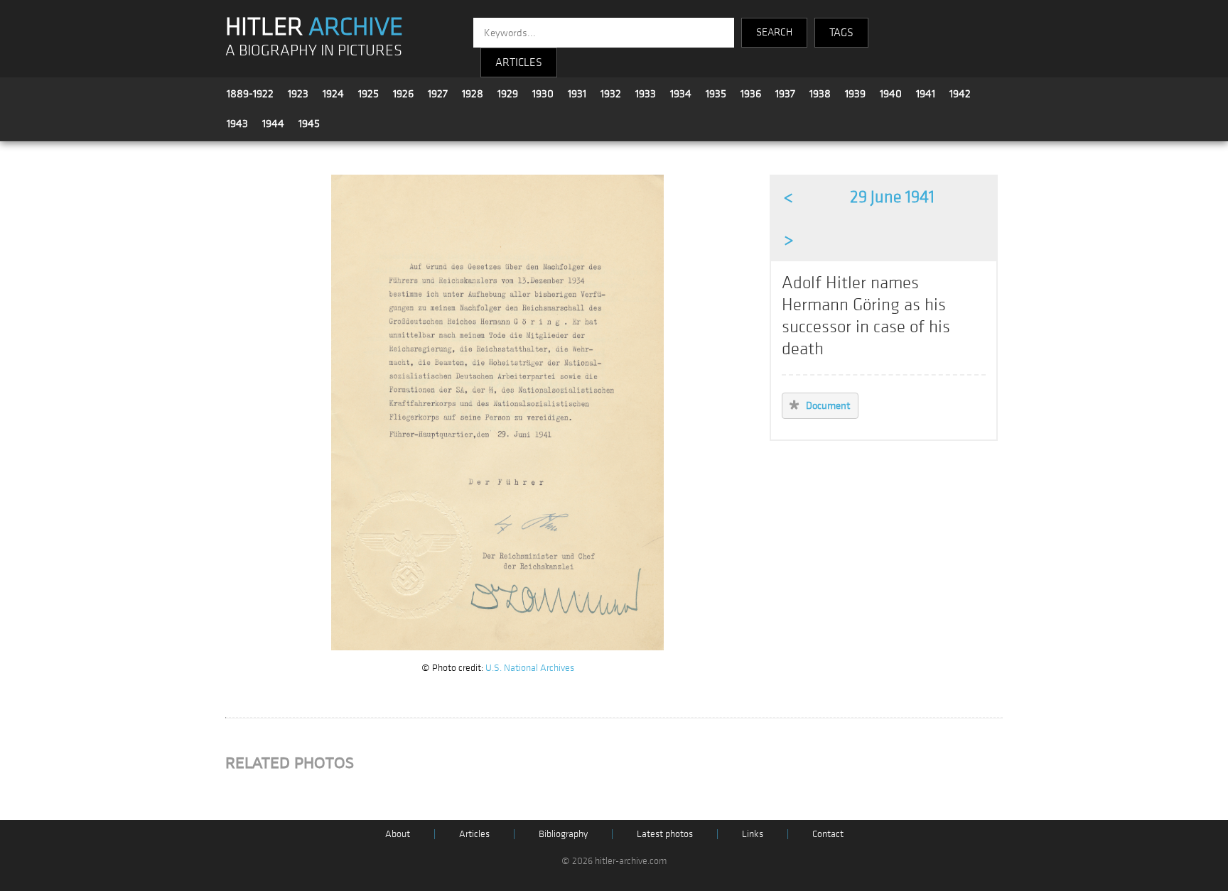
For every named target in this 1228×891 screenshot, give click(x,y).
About (397, 834)
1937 (785, 94)
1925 (368, 94)
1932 (610, 94)
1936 (750, 94)
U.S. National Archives (529, 667)
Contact (828, 834)
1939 (855, 94)
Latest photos (665, 834)
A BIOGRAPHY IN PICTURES (313, 50)
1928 (472, 94)
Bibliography (563, 834)
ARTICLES (518, 62)
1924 (333, 94)
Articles (474, 834)
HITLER (314, 27)
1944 (273, 123)
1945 (309, 123)
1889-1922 (250, 94)
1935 (716, 94)
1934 (680, 94)
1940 (891, 94)
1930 (543, 94)
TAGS (841, 33)
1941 (925, 94)
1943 (237, 123)
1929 (507, 94)
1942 (960, 94)
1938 (820, 94)
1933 (645, 94)
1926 (403, 94)
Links (752, 834)
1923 (298, 94)
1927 (438, 94)
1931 (577, 94)
